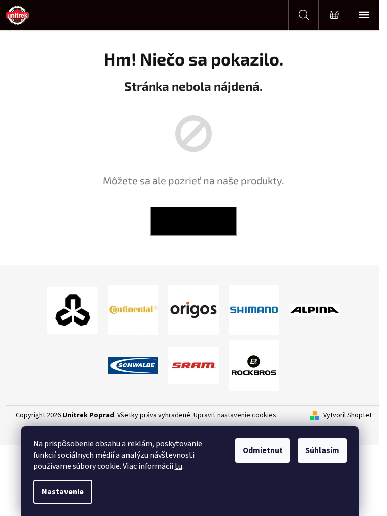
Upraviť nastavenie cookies (235, 415)
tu (178, 466)
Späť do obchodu (193, 221)
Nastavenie (63, 491)
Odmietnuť (262, 450)
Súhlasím (322, 450)
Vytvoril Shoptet (347, 415)
